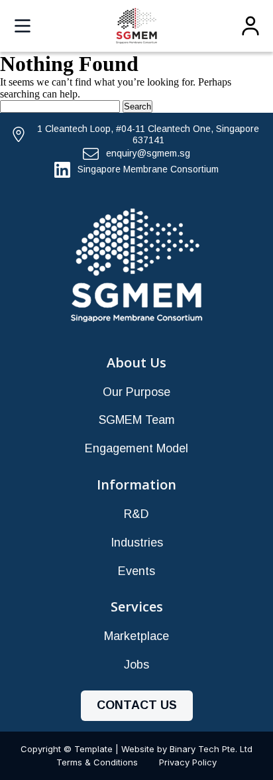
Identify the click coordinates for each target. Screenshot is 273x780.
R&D (136, 514)
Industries (137, 542)
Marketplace (136, 636)
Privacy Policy (188, 762)
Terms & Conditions (97, 762)
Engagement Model (136, 448)
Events (136, 571)
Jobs (136, 664)
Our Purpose (136, 392)
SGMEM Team (137, 419)
